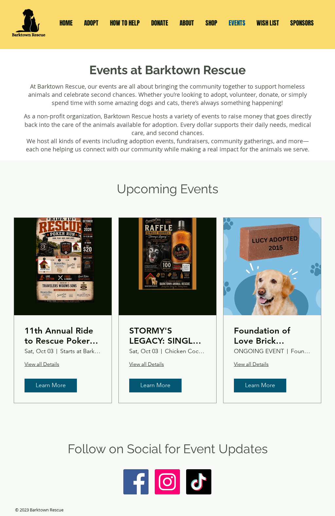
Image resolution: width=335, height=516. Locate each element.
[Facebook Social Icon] (136, 481)
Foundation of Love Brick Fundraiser (262, 336)
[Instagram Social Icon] (167, 481)
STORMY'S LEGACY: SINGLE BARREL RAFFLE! (163, 336)
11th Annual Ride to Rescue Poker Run (59, 336)
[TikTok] (198, 481)
